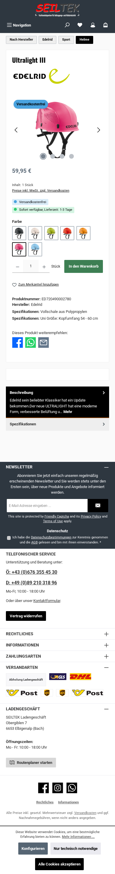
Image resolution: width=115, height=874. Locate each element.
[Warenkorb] (105, 25)
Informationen (68, 802)
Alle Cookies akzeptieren (59, 864)
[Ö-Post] (22, 692)
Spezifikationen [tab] (23, 424)
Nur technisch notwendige (76, 848)
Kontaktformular (46, 600)
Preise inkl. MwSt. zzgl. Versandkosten (40, 191)
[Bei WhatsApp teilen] (30, 342)
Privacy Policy (91, 516)
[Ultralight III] (57, 129)
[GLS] (58, 676)
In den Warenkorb (83, 266)
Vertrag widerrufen (26, 616)
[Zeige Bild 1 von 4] (43, 156)
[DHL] (80, 676)
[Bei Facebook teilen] (17, 342)
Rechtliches (45, 802)
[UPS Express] (62, 692)
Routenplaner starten (34, 762)
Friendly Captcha (57, 516)
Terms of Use (53, 521)
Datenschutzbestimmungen (51, 537)
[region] (57, 130)
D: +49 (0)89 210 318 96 (31, 583)
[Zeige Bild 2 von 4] (52, 156)
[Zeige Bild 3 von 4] (62, 156)
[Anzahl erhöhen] (44, 266)
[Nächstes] (98, 130)
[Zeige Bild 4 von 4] (71, 156)
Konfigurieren (33, 848)
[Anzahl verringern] (17, 266)
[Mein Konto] (92, 25)
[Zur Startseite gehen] (57, 10)
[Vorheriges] (16, 130)
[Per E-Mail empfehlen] (43, 342)
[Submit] (98, 505)
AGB (34, 542)
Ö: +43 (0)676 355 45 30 (31, 572)
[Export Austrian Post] (88, 692)
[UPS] (47, 692)
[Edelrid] (57, 76)
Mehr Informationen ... (78, 837)
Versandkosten (85, 813)
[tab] (57, 402)
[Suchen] (67, 25)
